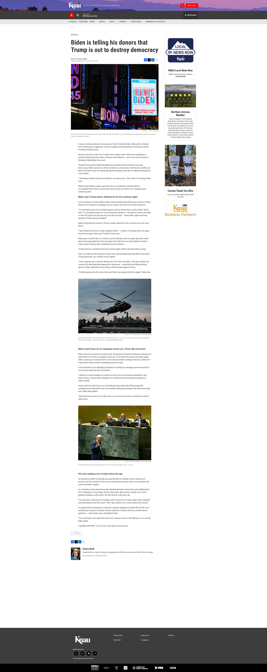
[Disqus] (133, 600)
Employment (145, 635)
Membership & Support (155, 21)
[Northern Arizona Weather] (180, 95)
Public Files (117, 640)
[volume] (77, 15)
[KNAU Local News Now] (180, 50)
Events (102, 21)
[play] (71, 15)
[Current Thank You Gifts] (180, 165)
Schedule (73, 21)
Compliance (136, 21)
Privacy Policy (117, 635)
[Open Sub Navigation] (96, 21)
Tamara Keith (82, 59)
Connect (123, 21)
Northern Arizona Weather (180, 113)
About (112, 21)
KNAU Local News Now (180, 70)
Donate (193, 5)
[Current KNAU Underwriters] (180, 210)
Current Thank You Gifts (180, 190)
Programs (83, 21)
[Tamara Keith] (75, 554)
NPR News (74, 35)
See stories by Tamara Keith (94, 555)
